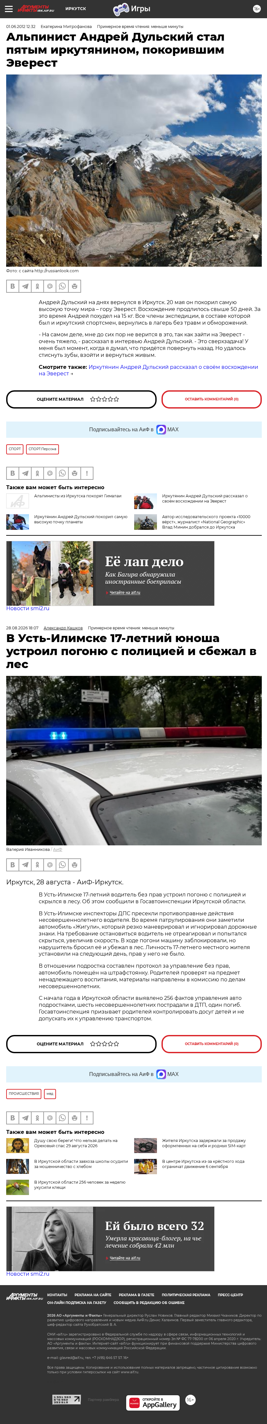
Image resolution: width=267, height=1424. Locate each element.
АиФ (57, 849)
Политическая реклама (186, 1295)
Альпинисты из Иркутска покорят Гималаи (77, 495)
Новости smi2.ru (27, 608)
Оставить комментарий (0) (212, 399)
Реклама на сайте (93, 1295)
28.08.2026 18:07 (22, 627)
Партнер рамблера (103, 1400)
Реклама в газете (136, 1295)
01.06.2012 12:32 (20, 26)
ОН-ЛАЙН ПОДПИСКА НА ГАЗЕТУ (76, 1303)
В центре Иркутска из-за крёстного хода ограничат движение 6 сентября (203, 1164)
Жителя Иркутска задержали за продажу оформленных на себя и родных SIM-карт (204, 1143)
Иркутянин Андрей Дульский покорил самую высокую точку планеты (80, 519)
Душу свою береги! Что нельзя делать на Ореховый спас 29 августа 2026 (76, 1143)
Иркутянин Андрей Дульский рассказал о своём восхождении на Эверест (205, 498)
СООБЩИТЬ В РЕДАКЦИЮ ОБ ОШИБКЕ (149, 1303)
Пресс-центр (230, 1295)
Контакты (57, 1295)
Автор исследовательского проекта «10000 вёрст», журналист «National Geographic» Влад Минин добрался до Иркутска (206, 522)
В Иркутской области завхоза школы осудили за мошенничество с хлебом (81, 1164)
